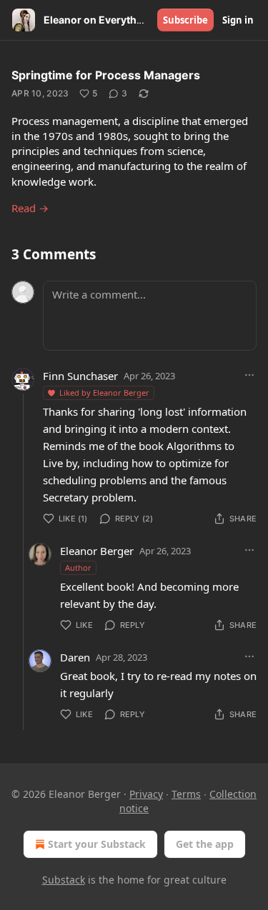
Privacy (146, 794)
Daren (75, 657)
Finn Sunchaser (80, 376)
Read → (30, 208)
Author (78, 567)
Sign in (238, 20)
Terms (186, 794)
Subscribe (185, 20)
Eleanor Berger (97, 551)
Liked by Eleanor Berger (104, 392)
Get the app (205, 844)
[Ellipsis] (249, 375)
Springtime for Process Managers (105, 75)
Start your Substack (97, 844)
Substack (63, 879)
